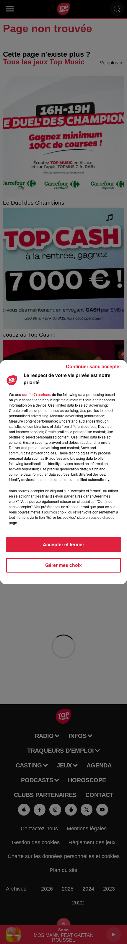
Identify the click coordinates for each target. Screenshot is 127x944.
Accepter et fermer (63, 544)
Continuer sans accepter (93, 366)
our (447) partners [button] (36, 394)
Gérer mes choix (63, 565)
